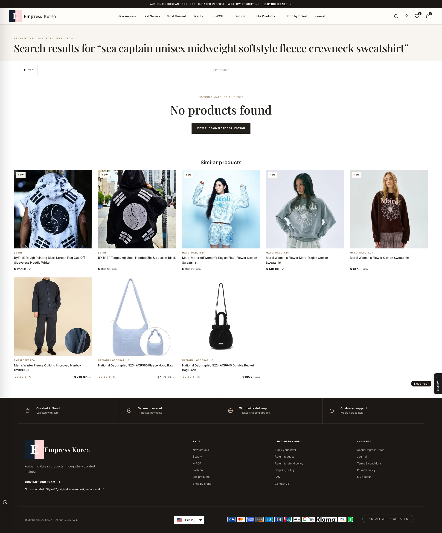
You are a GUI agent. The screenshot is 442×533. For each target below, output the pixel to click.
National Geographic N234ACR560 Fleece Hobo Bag (135, 365)
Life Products (265, 16)
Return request (284, 456)
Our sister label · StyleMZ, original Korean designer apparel (63, 489)
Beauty (198, 16)
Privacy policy (366, 470)
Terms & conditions (369, 463)
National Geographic (114, 360)
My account (364, 476)
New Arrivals (126, 16)
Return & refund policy (289, 463)
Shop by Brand (296, 16)
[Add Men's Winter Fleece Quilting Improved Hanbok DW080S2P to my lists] (58, 350)
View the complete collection (221, 128)
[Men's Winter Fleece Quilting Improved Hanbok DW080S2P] (53, 316)
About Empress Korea (370, 450)
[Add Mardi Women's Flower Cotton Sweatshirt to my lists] (394, 242)
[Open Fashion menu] (248, 16)
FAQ (277, 476)
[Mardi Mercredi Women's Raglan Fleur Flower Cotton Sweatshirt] (221, 209)
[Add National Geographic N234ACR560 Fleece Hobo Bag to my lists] (142, 350)
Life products (201, 476)
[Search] (396, 16)
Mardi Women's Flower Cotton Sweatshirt (379, 257)
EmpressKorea (24, 360)
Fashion (239, 16)
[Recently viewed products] (5, 502)
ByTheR (19, 253)
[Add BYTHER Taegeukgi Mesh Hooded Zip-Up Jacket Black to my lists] (142, 242)
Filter (29, 70)
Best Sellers (151, 16)
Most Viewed (176, 16)
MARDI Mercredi (193, 253)
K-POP (218, 16)
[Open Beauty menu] (206, 16)
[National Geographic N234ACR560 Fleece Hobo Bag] (137, 316)
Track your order (285, 450)
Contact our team (40, 482)
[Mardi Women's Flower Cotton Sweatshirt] (389, 209)
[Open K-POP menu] (226, 16)
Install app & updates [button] (388, 519)
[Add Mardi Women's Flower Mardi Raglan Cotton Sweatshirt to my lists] (310, 242)
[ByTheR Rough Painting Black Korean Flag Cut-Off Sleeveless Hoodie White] (53, 209)
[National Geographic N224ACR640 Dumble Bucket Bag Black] (221, 316)
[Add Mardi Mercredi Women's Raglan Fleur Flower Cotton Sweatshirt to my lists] (226, 242)
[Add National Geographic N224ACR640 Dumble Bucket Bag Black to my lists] (226, 350)
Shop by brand (202, 483)
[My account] (406, 16)
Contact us (282, 483)
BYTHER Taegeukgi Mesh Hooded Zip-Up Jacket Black (137, 257)
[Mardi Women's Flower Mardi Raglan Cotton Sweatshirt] (305, 209)
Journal (319, 16)
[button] (47, 242)
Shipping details (275, 4)
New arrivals (201, 450)
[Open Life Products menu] (278, 16)
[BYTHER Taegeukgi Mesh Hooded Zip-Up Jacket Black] (137, 209)
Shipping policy (285, 470)
